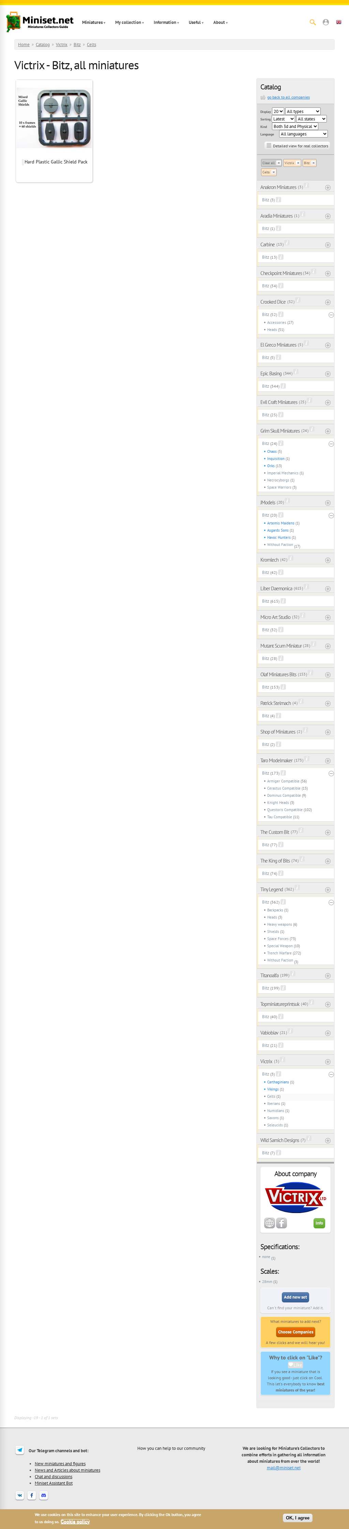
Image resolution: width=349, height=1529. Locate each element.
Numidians (275, 1110)
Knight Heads (278, 802)
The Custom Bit (274, 832)
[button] (326, 22)
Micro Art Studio (275, 617)
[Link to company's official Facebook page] (281, 1227)
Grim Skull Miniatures (280, 431)
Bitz (77, 44)
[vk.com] (19, 1499)
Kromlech (269, 560)
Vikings (273, 1089)
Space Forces (278, 938)
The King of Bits (275, 860)
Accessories (276, 322)
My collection (128, 22)
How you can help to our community (171, 1448)
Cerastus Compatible (284, 788)
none (266, 1256)
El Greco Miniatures (278, 345)
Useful (195, 22)
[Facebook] (31, 1499)
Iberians (273, 1103)
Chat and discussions (53, 1476)
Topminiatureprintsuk (279, 1004)
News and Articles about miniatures (67, 1470)
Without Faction (280, 544)
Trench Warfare (279, 953)
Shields (273, 931)
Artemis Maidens (280, 523)
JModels (267, 502)
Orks (271, 465)
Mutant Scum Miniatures (281, 646)
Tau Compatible (279, 816)
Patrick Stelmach (275, 703)
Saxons (273, 1117)
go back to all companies (288, 97)
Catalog (43, 44)
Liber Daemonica (276, 588)
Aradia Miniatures (276, 216)
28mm (267, 1281)
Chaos (272, 451)
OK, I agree (297, 1517)
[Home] (40, 22)
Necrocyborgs (278, 480)
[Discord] (43, 1499)
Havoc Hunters (279, 537)
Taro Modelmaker (276, 760)
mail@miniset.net (284, 1467)
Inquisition (276, 458)
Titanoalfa (269, 975)
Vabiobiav (269, 1032)
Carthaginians (278, 1082)
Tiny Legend (271, 889)
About (219, 22)
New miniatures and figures (60, 1463)
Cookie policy (75, 1521)
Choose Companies (295, 1332)
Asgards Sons (278, 530)
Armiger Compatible (283, 781)
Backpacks (275, 910)
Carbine (267, 244)
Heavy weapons (279, 924)
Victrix (61, 44)
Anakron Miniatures (278, 187)
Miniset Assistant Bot (54, 1483)
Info (319, 1223)
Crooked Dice (273, 302)
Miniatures (92, 22)
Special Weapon (280, 945)
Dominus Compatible (284, 795)
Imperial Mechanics (283, 473)
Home (24, 44)
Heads (272, 329)
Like (297, 1365)
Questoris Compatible (285, 809)
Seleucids (275, 1125)
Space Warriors (279, 487)
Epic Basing (271, 373)
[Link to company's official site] (269, 1227)
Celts (91, 44)
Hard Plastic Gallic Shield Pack (56, 162)
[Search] (313, 22)
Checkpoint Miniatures (281, 273)
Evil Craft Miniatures (278, 402)
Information (165, 22)
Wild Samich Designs (279, 1140)
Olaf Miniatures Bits (278, 674)
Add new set (295, 1297)
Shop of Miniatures (277, 732)
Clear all (268, 163)
